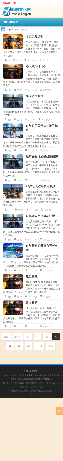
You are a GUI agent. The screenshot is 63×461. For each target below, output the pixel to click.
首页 (6, 336)
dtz (9, 119)
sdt (9, 326)
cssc (10, 210)
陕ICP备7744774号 (43, 379)
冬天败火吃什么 (36, 66)
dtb (9, 90)
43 (56, 336)
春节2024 (46, 60)
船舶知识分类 (9, 2)
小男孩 (31, 394)
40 (28, 336)
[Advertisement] (31, 429)
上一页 (17, 336)
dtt (9, 60)
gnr (9, 180)
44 (10, 346)
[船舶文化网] (31, 11)
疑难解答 (31, 379)
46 (28, 346)
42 (47, 336)
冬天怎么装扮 (34, 96)
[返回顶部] (59, 410)
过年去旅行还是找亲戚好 (42, 156)
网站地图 (22, 379)
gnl (9, 239)
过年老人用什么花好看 (40, 216)
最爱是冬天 (33, 276)
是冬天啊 (31, 302)
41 (37, 336)
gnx (9, 270)
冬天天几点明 (34, 36)
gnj (9, 150)
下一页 (39, 346)
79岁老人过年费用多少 (40, 186)
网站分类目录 (49, 375)
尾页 (50, 346)
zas (9, 296)
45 (19, 346)
